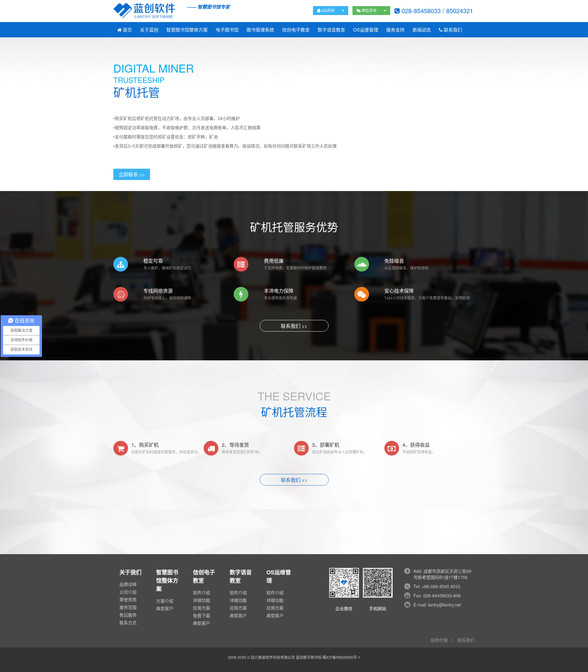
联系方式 (128, 622)
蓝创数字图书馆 (309, 657)
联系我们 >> (294, 325)
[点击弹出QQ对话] (343, 10)
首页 (127, 29)
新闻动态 (422, 29)
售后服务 (128, 615)
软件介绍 (201, 592)
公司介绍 (128, 592)
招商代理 (439, 640)
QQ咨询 (327, 10)
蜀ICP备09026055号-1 (341, 657)
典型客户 (164, 608)
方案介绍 (164, 601)
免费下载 (201, 615)
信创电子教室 (296, 29)
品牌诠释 (128, 584)
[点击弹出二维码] (385, 10)
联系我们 (452, 29)
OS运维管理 (365, 29)
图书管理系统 (260, 29)
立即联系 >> (132, 174)
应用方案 (201, 608)
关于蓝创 (149, 29)
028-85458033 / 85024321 (436, 10)
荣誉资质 (128, 599)
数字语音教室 (331, 29)
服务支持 (395, 29)
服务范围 (128, 607)
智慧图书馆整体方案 (187, 29)
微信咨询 (368, 10)
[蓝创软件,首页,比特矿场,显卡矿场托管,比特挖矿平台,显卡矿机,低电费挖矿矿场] (171, 10)
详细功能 (201, 600)
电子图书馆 (227, 29)
